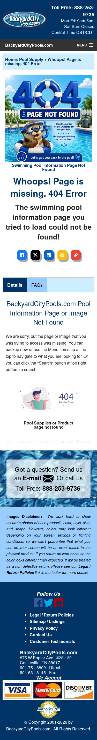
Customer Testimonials (52, 641)
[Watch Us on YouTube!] (58, 606)
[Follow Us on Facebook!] (38, 606)
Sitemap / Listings (47, 621)
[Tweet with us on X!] (48, 606)
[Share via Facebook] (22, 255)
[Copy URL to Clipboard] (76, 255)
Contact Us (41, 635)
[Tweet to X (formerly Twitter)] (35, 255)
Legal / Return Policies (52, 615)
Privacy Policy (44, 628)
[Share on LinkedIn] (49, 255)
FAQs (37, 285)
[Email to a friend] (62, 255)
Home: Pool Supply (24, 59)
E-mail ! (39, 477)
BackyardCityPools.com (29, 45)
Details (15, 285)
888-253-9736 (84, 11)
